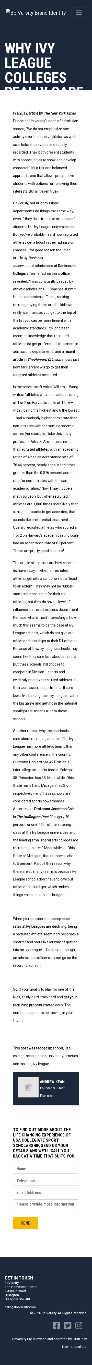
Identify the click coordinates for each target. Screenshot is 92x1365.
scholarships (36, 1056)
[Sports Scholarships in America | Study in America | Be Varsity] (36, 12)
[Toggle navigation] (79, 12)
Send (26, 1223)
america (71, 1056)
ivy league (41, 1064)
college (19, 1056)
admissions (22, 1064)
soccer (58, 1048)
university (55, 1056)
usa (68, 1048)
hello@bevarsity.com (20, 1307)
